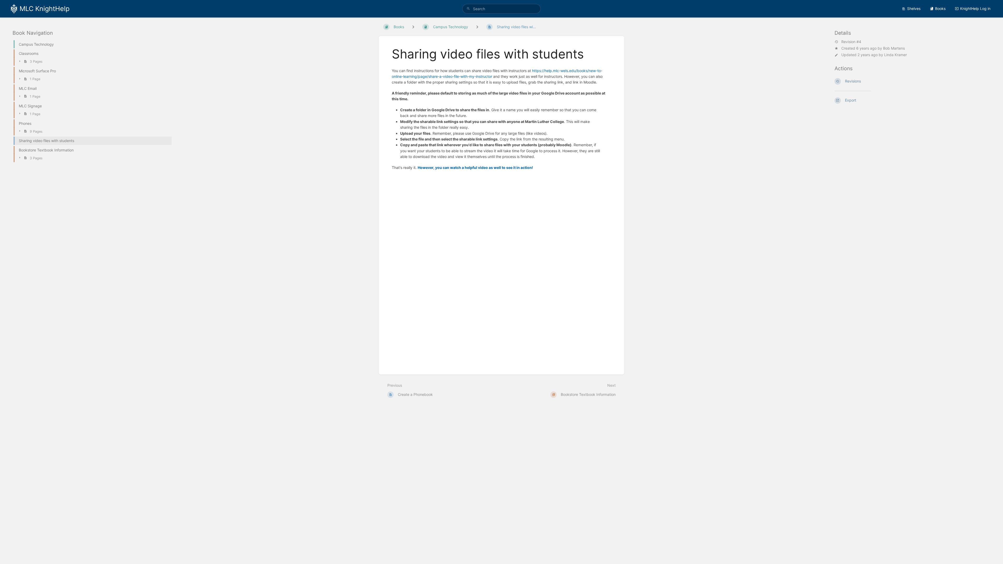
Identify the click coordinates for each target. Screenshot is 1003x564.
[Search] (468, 9)
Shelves (913, 8)
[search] (501, 9)
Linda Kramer (895, 54)
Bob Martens (894, 48)
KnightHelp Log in (975, 8)
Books (940, 8)
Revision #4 (851, 42)
